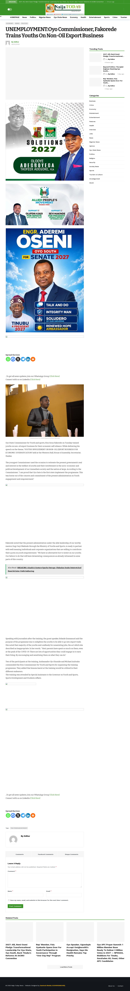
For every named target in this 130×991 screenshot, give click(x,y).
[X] (18, 359)
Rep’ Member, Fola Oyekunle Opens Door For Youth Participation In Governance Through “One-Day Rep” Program (48, 950)
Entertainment (94, 117)
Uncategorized (94, 179)
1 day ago (121, 74)
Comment (12, 871)
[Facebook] (13, 359)
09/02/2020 (15, 44)
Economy (9, 23)
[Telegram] (23, 359)
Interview (92, 129)
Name (10, 891)
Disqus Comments (71, 854)
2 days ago (108, 89)
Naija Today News (17, 985)
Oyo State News (95, 150)
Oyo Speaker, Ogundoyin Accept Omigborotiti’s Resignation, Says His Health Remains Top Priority (79, 950)
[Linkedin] (28, 359)
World (91, 183)
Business (92, 101)
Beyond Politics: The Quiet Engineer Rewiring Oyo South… (113, 69)
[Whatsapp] (8, 359)
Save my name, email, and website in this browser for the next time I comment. (39, 900)
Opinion (92, 146)
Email (49, 891)
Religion (92, 158)
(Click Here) (55, 376)
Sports (91, 170)
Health (91, 125)
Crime (91, 105)
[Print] (33, 359)
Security (92, 162)
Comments (20, 854)
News (17, 23)
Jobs (91, 134)
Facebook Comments (45, 854)
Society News (94, 166)
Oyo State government (19, 828)
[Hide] (1, 16)
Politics (24, 23)
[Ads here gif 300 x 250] (21, 695)
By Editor (15, 42)
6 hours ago (109, 62)
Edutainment (94, 113)
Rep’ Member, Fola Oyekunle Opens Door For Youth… (113, 81)
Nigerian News (94, 142)
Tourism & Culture (95, 174)
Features (92, 121)
